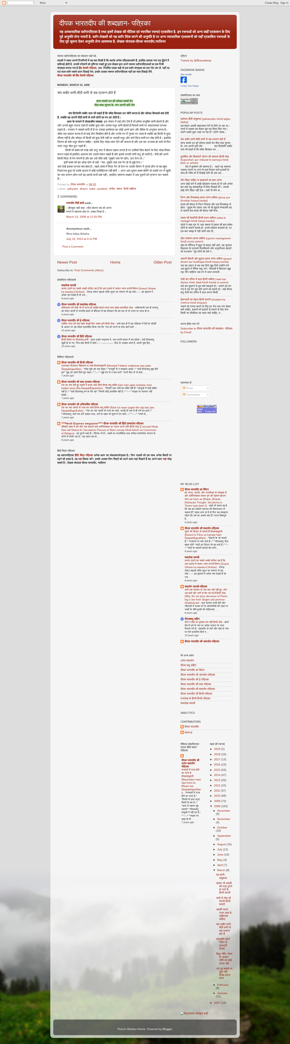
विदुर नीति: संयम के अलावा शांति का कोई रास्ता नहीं (224, 958)
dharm (84, 188)
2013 (217, 780)
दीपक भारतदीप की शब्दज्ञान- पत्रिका (105, 23)
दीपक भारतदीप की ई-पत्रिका (75, 320)
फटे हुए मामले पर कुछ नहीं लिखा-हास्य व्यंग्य (224, 973)
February (223, 984)
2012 (217, 785)
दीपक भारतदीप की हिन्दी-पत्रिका (77, 362)
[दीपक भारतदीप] (184, 82)
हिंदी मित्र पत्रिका (84, 455)
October (222, 827)
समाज (119, 188)
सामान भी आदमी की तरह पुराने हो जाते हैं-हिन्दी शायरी (224, 888)
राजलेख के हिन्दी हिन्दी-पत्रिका (195, 698)
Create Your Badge (190, 86)
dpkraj (188, 732)
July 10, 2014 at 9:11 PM (81, 238)
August (222, 844)
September (224, 835)
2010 (217, 795)
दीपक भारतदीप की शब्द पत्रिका (196, 684)
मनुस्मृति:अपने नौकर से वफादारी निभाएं (223, 944)
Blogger (167, 1029)
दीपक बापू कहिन (188, 665)
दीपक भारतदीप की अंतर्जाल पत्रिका (202, 641)
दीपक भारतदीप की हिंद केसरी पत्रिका (75, 75)
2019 (217, 749)
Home (115, 262)
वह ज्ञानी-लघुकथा (221, 876)
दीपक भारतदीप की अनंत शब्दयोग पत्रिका (190, 763)
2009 (217, 801)
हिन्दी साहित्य (130, 188)
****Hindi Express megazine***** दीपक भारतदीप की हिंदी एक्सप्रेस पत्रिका (102, 423)
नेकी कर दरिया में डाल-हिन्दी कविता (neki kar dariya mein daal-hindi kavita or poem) (204, 281)
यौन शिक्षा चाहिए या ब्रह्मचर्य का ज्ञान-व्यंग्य (201, 180)
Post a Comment (72, 246)
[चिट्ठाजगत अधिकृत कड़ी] (194, 1013)
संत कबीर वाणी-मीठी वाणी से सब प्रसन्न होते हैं (203, 139)
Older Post (163, 262)
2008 (217, 806)
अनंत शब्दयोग (187, 660)
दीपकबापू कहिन (192, 618)
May (220, 859)
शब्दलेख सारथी (68, 285)
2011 (217, 790)
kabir (92, 188)
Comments (192, 394)
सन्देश (112, 188)
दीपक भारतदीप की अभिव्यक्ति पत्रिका (79, 404)
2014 (217, 775)
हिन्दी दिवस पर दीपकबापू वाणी (75, 339)
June (220, 854)
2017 (217, 759)
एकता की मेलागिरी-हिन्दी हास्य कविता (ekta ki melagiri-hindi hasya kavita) (203, 219)
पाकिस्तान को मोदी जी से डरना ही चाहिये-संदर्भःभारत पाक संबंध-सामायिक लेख (97, 307)
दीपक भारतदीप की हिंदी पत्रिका (76, 336)
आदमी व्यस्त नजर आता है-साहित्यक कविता (224, 914)
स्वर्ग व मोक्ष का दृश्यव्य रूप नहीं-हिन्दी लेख (204, 622)
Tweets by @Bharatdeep (196, 60)
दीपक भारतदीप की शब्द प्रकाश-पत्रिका (80, 381)
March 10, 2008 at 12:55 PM (84, 216)
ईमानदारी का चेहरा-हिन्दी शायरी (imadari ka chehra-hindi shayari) (203, 301)
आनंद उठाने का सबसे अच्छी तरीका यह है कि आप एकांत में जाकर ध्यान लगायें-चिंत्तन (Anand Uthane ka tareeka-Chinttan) (207, 563)
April (220, 865)
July (220, 849)
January (222, 993)
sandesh (102, 188)
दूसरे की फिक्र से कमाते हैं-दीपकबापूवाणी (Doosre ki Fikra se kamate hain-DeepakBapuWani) (203, 534)
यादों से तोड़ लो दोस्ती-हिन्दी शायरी (223, 901)
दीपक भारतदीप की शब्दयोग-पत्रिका (202, 528)
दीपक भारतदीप (186, 74)
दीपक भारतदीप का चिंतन (197, 489)
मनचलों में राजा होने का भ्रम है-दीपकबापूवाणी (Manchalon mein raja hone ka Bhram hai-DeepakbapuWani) (191, 781)
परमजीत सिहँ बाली (75, 203)
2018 (217, 754)
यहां (80, 459)
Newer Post (67, 262)
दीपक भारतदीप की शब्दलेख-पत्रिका (78, 304)
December (223, 810)
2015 (217, 769)
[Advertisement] (235, 448)
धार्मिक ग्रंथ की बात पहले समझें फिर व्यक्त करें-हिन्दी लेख (88, 323)
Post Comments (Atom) (89, 270)
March (221, 870)
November (223, 819)
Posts (189, 388)
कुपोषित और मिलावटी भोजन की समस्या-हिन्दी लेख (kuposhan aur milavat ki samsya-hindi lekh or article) (205, 159)
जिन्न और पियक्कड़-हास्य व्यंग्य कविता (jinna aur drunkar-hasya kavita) (205, 199)
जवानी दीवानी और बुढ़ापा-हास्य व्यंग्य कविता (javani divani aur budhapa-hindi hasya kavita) (206, 260)
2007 (217, 1002)
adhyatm (72, 188)
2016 (217, 764)
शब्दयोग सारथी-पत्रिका (196, 586)
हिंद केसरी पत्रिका (87, 68)
